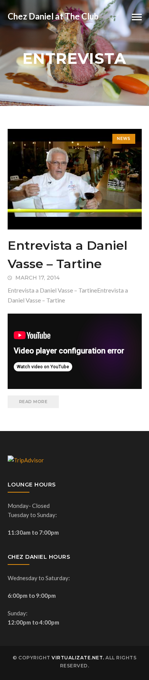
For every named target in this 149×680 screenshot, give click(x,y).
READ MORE (33, 401)
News (124, 138)
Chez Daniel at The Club (53, 16)
